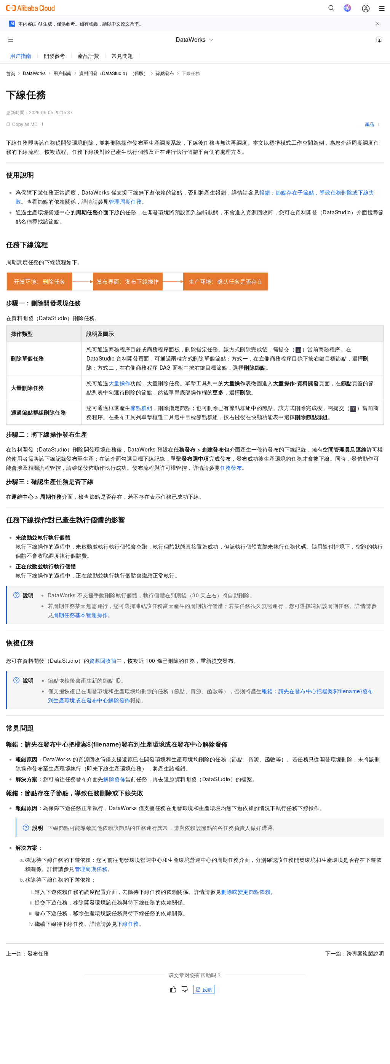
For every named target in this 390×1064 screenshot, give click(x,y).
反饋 (207, 989)
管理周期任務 (125, 201)
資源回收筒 (103, 660)
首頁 (10, 73)
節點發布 (165, 73)
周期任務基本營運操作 (80, 615)
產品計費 (88, 55)
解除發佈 (114, 779)
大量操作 (120, 383)
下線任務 (128, 923)
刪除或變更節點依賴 (246, 891)
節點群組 (141, 408)
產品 (369, 124)
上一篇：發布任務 (27, 953)
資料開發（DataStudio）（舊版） (113, 73)
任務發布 (231, 467)
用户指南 (20, 55)
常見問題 (122, 55)
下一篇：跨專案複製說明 (354, 953)
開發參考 (54, 55)
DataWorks (34, 73)
